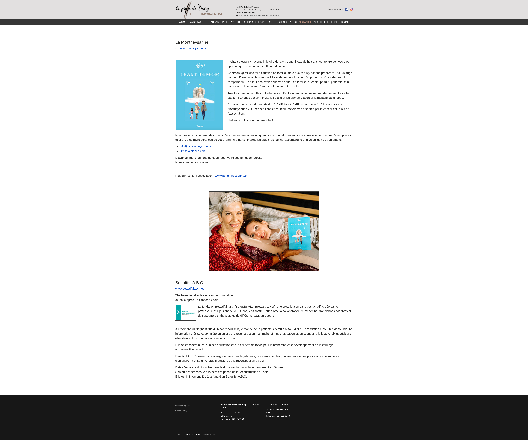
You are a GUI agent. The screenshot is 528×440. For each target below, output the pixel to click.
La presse (332, 22)
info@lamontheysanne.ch (196, 146)
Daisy (261, 22)
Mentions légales (182, 405)
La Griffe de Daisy (207, 434)
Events (293, 22)
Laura (269, 22)
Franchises (281, 22)
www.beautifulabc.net (189, 288)
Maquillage (196, 22)
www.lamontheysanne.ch (191, 48)
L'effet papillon (231, 22)
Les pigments (249, 22)
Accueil (183, 22)
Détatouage (213, 22)
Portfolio (319, 22)
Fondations (305, 22)
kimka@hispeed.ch (192, 151)
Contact (345, 22)
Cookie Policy (181, 411)
